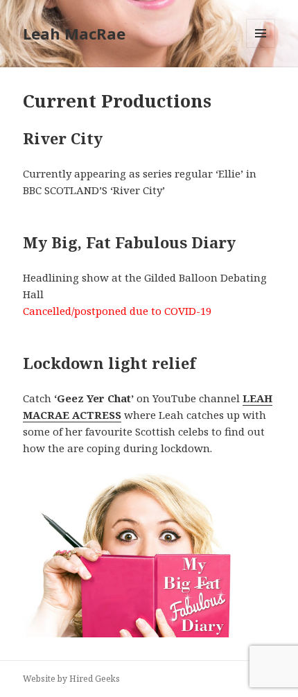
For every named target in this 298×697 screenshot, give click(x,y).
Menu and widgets (261, 47)
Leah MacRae (74, 33)
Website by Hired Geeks (71, 679)
